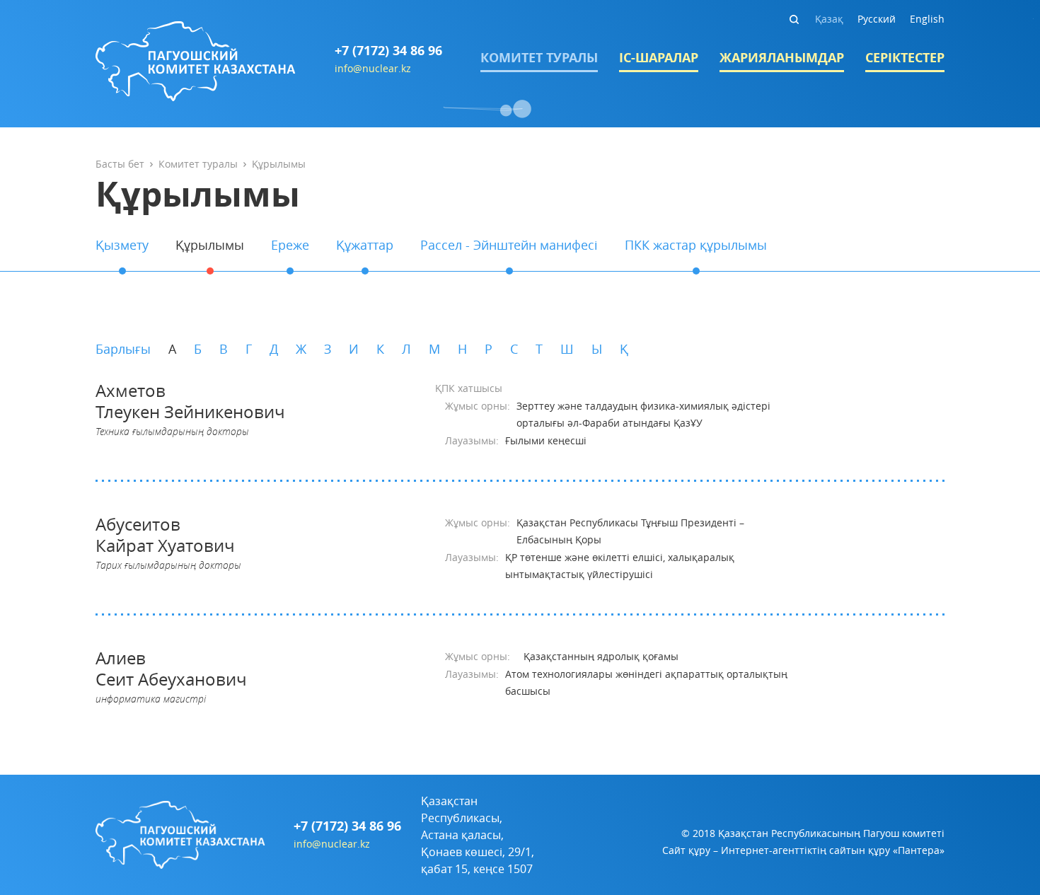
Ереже (290, 244)
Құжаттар (364, 244)
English (927, 18)
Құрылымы (209, 244)
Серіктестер (904, 58)
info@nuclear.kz (373, 68)
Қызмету (122, 244)
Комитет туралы (539, 58)
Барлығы (123, 348)
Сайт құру (686, 850)
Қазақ (829, 18)
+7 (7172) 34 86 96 (388, 50)
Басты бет (120, 164)
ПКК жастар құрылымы (696, 244)
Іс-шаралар (658, 58)
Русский (876, 18)
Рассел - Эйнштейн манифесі (509, 244)
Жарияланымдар (782, 58)
